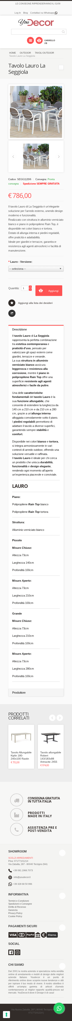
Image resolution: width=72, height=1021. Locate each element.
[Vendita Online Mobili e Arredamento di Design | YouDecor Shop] (36, 22)
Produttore (18, 692)
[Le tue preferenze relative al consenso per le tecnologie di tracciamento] (6, 1014)
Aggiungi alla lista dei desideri (35, 302)
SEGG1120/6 (24, 179)
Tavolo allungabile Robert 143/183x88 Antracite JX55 (50, 757)
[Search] (64, 31)
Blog (25, 13)
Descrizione (19, 329)
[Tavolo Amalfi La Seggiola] (61, 67)
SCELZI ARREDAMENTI (20, 858)
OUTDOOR (25, 53)
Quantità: (13, 288)
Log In (18, 13)
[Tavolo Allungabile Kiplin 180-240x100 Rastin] (21, 737)
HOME (12, 53)
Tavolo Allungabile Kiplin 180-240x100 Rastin (21, 755)
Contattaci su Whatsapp (42, 13)
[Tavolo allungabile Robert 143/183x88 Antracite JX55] (51, 737)
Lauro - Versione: (20, 261)
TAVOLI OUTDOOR (44, 53)
